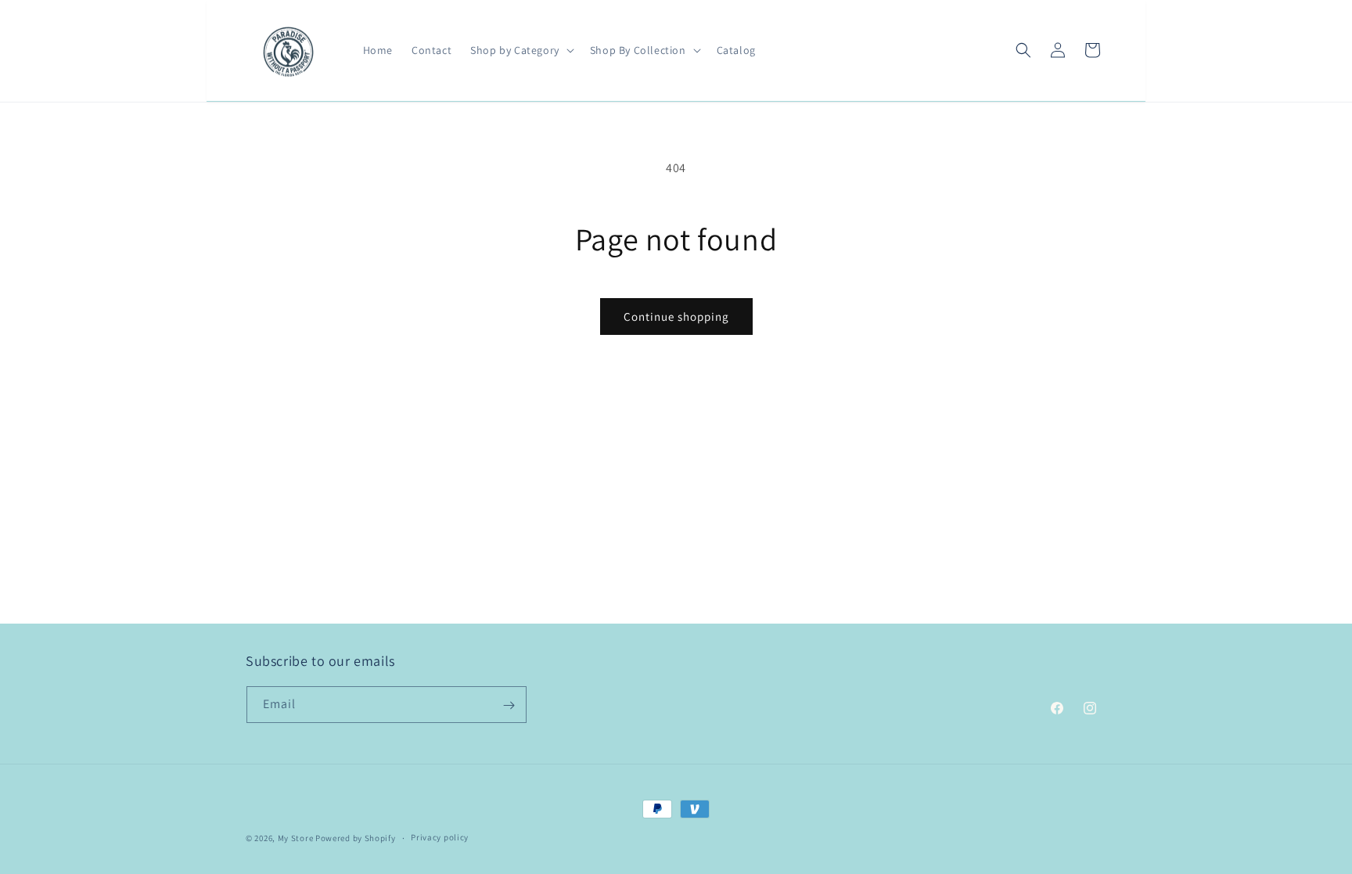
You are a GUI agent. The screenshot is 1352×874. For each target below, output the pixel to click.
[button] (521, 50)
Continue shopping (676, 316)
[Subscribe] (508, 705)
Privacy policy (440, 837)
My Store (296, 838)
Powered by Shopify (355, 838)
